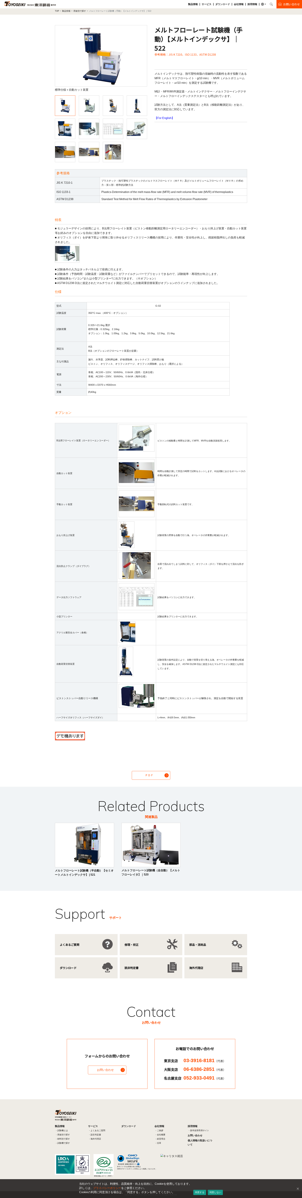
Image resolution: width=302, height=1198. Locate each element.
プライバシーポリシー (107, 1187)
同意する (199, 1192)
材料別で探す (63, 1139)
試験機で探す (63, 1143)
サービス (206, 4)
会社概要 (161, 1134)
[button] (263, 4)
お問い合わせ (105, 1069)
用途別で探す (79, 11)
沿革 (159, 1143)
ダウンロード (222, 4)
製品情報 (193, 4)
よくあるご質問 (98, 1130)
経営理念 (161, 1139)
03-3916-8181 (205, 1060)
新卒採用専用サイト (199, 1130)
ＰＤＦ (149, 775)
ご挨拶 (160, 1130)
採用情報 (252, 4)
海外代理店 (96, 1139)
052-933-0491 (205, 1078)
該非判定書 (96, 1134)
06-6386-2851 (205, 1069)
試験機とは (62, 1130)
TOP (57, 11)
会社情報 (239, 4)
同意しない (215, 1192)
